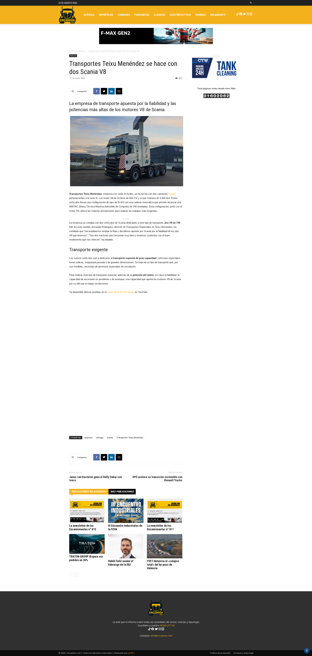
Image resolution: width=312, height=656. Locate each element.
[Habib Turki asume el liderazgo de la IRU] (125, 546)
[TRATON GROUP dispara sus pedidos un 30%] (87, 544)
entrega (99, 437)
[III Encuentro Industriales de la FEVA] (125, 511)
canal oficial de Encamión (120, 292)
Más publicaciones (122, 491)
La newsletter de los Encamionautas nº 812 (82, 527)
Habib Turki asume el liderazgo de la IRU (120, 562)
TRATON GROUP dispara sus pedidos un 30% (86, 558)
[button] (251, 2)
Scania (172, 193)
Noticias (81, 51)
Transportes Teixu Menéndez (130, 437)
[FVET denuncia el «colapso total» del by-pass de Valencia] (164, 546)
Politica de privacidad (220, 653)
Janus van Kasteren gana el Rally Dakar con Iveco (95, 478)
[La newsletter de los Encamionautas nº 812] (87, 511)
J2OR (131, 653)
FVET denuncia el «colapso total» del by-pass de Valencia (163, 564)
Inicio (71, 51)
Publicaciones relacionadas (89, 491)
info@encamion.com (161, 635)
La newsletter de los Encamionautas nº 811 (160, 527)
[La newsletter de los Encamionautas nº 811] (164, 511)
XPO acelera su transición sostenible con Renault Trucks (157, 478)
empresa (88, 437)
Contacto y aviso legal (243, 653)
